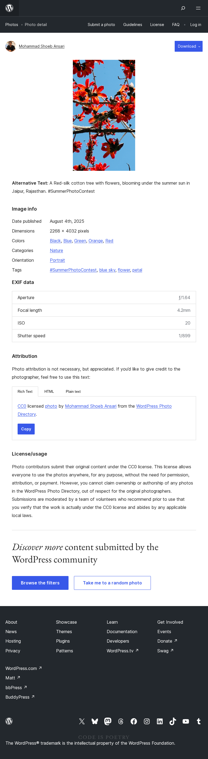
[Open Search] (183, 8)
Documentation (122, 631)
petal (137, 270)
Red (109, 240)
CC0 (22, 406)
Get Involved (170, 622)
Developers (118, 641)
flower (124, 270)
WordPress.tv (123, 650)
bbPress (16, 687)
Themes (64, 631)
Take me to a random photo (112, 582)
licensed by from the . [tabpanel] (95, 410)
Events (164, 631)
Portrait (57, 260)
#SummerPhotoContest (73, 270)
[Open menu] (199, 8)
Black (55, 240)
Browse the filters (40, 582)
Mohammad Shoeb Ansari (41, 46)
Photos (11, 24)
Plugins (63, 641)
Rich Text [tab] (25, 392)
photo (51, 406)
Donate (167, 641)
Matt (13, 678)
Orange (96, 240)
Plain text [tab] (73, 392)
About (11, 622)
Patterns (64, 650)
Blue (67, 240)
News (11, 631)
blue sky (107, 270)
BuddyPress (20, 697)
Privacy (12, 650)
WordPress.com (23, 668)
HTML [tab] (49, 392)
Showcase (66, 622)
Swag (165, 650)
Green (80, 240)
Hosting (13, 641)
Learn (112, 622)
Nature (56, 250)
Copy (26, 429)
